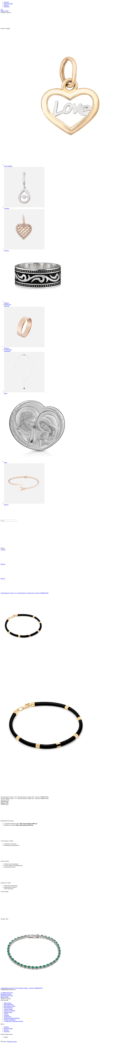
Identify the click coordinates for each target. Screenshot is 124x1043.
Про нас (6, 5)
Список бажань (8, 1009)
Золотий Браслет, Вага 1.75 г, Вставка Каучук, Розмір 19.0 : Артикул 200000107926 (24, 593)
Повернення (7, 1016)
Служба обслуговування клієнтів (13, 1021)
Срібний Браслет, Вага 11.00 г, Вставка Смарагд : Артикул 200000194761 (22, 988)
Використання (8, 1012)
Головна (6, 2)
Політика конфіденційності (12, 1018)
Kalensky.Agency (12, 1041)
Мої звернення (8, 1007)
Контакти (7, 6)
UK (2, 9)
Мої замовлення (8, 1004)
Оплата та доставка (9, 1010)
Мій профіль (7, 1003)
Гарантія (6, 1015)
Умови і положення (9, 1019)
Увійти (6, 1037)
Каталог (3, 564)
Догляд (6, 1013)
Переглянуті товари (9, 1006)
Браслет (3, 578)
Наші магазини (8, 3)
